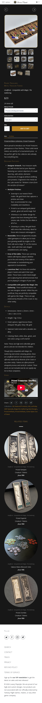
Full (29, 406)
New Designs (32, 409)
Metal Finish (8, 107)
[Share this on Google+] (26, 402)
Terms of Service (12, 672)
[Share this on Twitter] (11, 402)
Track (7, 657)
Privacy (7, 662)
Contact (8, 652)
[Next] (34, 9)
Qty (5, 125)
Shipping (11, 136)
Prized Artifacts (9, 412)
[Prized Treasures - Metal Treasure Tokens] (21, 31)
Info (5, 136)
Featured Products (21, 406)
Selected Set (8, 116)
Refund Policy (10, 667)
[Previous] (6, 9)
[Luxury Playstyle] (21, 2)
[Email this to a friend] (31, 402)
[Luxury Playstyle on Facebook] (12, 637)
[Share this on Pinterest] (21, 402)
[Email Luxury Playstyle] (23, 637)
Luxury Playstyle (16, 684)
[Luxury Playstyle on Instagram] (17, 637)
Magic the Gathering (21, 409)
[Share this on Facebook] (16, 402)
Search (7, 647)
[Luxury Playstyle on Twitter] (6, 637)
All (13, 406)
